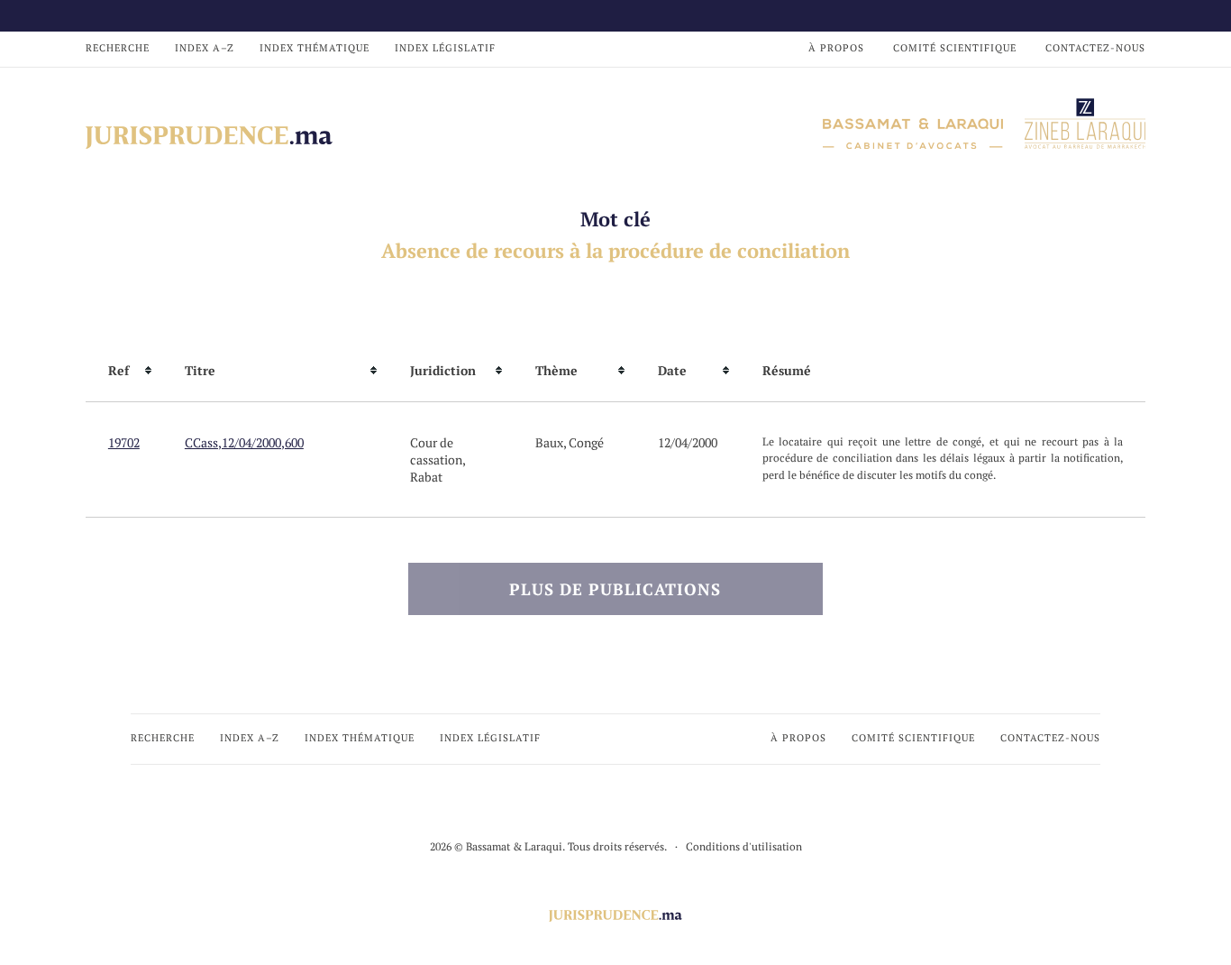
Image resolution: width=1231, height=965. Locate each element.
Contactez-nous (1095, 47)
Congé (586, 442)
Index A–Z (204, 47)
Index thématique (314, 47)
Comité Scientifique (955, 47)
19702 (124, 442)
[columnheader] (124, 370)
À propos (836, 47)
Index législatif (445, 47)
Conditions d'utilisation (744, 846)
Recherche (118, 47)
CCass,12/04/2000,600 (244, 442)
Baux (549, 442)
